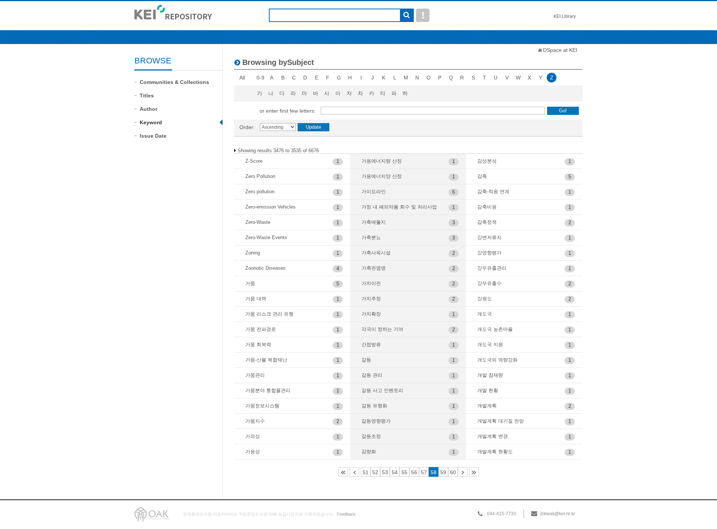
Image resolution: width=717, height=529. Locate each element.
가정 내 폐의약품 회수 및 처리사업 (399, 207)
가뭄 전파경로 (260, 329)
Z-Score (254, 161)
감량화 (368, 451)
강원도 (484, 298)
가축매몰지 (373, 222)
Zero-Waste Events (266, 237)
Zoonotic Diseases (265, 268)
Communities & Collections (174, 82)
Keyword (151, 122)
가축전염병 (373, 268)
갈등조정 (371, 436)
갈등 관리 (371, 375)
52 (375, 472)
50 (354, 472)
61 (463, 472)
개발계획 (487, 406)
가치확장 (371, 314)
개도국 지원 (490, 344)
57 (424, 472)
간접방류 (371, 344)
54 (395, 472)
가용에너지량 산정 (381, 161)
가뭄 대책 (255, 298)
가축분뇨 (371, 237)
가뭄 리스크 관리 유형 (269, 314)
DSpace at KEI (560, 50)
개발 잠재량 (490, 375)
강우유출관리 (491, 268)
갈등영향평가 (376, 421)
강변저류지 (489, 237)
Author (148, 109)
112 (474, 472)
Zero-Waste (257, 222)
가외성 (252, 436)
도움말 (422, 15)
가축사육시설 (376, 253)
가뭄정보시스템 (262, 406)
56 (414, 472)
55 (404, 472)
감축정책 (487, 222)
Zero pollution (259, 191)
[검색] (406, 15)
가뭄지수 (255, 421)
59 (443, 472)
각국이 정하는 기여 (382, 329)
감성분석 (487, 161)
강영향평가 (489, 253)
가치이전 (371, 283)
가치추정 (371, 298)
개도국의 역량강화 (497, 360)
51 (366, 472)
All (242, 78)
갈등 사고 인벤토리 (382, 390)
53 (385, 472)
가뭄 (250, 283)
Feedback (346, 514)
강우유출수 (489, 283)
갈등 (366, 360)
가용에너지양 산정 (381, 176)
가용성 (252, 451)
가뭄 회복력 (258, 344)
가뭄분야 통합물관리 (268, 390)
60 (453, 472)
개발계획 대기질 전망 (500, 421)
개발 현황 (487, 390)
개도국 (484, 314)
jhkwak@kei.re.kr (557, 513)
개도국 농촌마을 (495, 329)
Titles (147, 95)
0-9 (260, 78)
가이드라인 (373, 191)
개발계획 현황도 (495, 451)
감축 (482, 176)
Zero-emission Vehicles (270, 207)
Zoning (252, 253)
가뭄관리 (255, 375)
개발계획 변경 (492, 436)
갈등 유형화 (374, 406)
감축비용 (487, 207)
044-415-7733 (501, 513)
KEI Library (564, 16)
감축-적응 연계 (493, 191)
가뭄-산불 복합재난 (266, 360)
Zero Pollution (260, 176)
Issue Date (153, 136)
